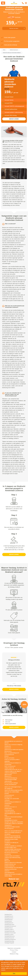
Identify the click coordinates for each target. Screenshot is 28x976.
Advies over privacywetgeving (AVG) (14, 790)
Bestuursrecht (8, 751)
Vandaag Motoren (9, 922)
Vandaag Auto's (8, 914)
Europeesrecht (8, 796)
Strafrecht (7, 870)
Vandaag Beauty (9, 919)
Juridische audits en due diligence (13, 771)
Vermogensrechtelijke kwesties (12, 826)
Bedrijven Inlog (14, 954)
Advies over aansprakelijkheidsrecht (13, 830)
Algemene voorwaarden (14, 948)
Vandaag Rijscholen (9, 924)
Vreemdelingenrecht (9, 872)
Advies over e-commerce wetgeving (13, 744)
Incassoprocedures (9, 810)
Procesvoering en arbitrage (11, 782)
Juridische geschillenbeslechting (12, 857)
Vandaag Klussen (9, 916)
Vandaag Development (10, 939)
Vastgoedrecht (8, 825)
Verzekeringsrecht (9, 828)
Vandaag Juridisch (9, 929)
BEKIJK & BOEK (14, 119)
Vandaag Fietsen (9, 927)
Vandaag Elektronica (10, 936)
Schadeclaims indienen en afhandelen (14, 823)
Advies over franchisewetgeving (12, 835)
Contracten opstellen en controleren (13, 845)
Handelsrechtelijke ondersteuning (13, 849)
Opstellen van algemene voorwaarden (14, 821)
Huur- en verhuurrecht (10, 766)
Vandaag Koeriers (9, 917)
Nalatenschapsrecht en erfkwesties (13, 862)
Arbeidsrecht (8, 746)
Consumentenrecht (9, 754)
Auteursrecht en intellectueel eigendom (14, 749)
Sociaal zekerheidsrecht (10, 784)
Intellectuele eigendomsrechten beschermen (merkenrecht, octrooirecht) (12, 852)
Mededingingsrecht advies (11, 820)
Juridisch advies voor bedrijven (12, 855)
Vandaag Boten (8, 921)
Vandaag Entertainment (10, 926)
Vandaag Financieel (9, 937)
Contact (14, 952)
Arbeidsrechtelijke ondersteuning (12, 837)
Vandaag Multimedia (9, 931)
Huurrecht (7, 805)
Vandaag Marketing (9, 941)
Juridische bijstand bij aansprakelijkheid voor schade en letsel (13, 813)
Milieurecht (7, 860)
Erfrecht (6, 756)
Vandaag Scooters (9, 934)
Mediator (7, 859)
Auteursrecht (8, 748)
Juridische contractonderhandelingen (13, 816)
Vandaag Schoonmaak (10, 932)
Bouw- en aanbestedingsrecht (12, 752)
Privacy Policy (14, 950)
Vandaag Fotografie (9, 942)
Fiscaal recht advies (9, 758)
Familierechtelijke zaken (10, 847)
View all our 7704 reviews (14, 685)
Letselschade (8, 818)
